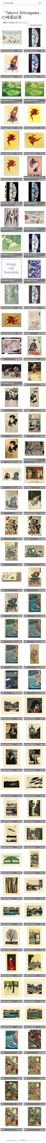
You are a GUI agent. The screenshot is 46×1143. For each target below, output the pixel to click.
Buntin (20, 308)
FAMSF (19, 76)
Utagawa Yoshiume (31, 359)
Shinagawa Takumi (7, 100)
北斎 (2, 359)
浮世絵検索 (8, 2)
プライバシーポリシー (33, 1140)
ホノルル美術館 (16, 257)
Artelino (19, 128)
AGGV (20, 51)
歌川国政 (27, 410)
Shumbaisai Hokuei (31, 513)
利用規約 (23, 1140)
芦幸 (2, 539)
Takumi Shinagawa (7, 51)
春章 (25, 667)
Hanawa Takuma (7, 719)
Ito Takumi (27, 487)
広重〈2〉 (4, 693)
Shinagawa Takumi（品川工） (34, 177)
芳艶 (2, 1078)
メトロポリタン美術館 (14, 462)
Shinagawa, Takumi (31, 308)
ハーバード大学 (39, 205)
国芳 (25, 436)
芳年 (2, 487)
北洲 (2, 436)
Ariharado (27, 539)
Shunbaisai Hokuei (7, 383)
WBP (43, 308)
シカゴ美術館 (17, 102)
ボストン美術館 (16, 385)
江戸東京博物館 (16, 693)
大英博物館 (41, 179)
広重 (25, 616)
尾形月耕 (27, 333)
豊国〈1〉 (27, 385)
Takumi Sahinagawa (8, 333)
